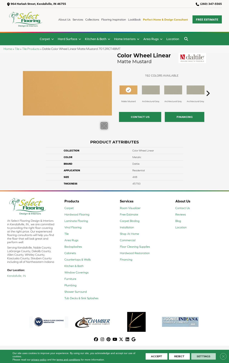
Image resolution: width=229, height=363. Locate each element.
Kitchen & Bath (95, 39)
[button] (207, 19)
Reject (179, 356)
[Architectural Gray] (151, 90)
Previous (115, 88)
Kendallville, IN (16, 275)
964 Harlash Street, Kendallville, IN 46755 (38, 3)
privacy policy (39, 359)
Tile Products (30, 49)
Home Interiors (125, 39)
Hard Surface (67, 39)
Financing (185, 117)
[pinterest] (108, 339)
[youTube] (115, 339)
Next (208, 88)
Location (172, 39)
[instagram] (102, 339)
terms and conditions (68, 359)
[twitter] (121, 339)
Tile (17, 49)
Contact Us (140, 117)
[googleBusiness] (133, 339)
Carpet (45, 39)
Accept (156, 356)
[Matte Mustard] (128, 90)
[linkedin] (127, 339)
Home (8, 49)
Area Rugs (151, 39)
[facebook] (96, 339)
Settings (203, 356)
